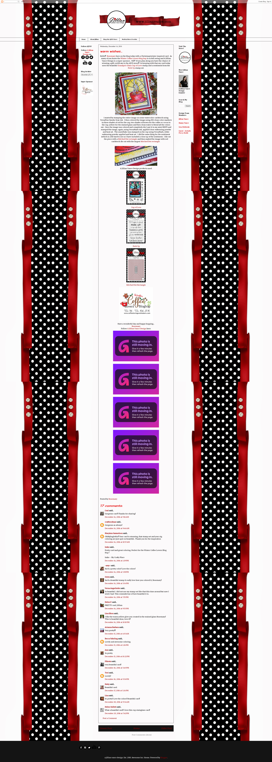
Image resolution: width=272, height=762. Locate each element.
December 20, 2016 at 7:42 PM (117, 713)
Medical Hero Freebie (129, 39)
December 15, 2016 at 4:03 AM (117, 634)
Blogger (163, 757)
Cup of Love (136, 207)
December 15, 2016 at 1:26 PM (117, 645)
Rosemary (111, 56)
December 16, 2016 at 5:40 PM (117, 668)
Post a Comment (110, 718)
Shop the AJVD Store (110, 39)
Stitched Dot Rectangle (136, 285)
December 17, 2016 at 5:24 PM (117, 690)
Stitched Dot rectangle (127, 139)
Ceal (107, 510)
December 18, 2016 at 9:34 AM (117, 702)
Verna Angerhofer (112, 588)
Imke (107, 547)
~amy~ (107, 565)
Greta (107, 577)
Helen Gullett (110, 707)
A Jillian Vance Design (136, 329)
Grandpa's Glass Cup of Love (130, 65)
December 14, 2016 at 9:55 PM (117, 608)
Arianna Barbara (112, 627)
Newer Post (106, 728)
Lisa (106, 695)
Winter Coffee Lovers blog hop (133, 58)
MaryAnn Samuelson (114, 533)
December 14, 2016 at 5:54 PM (117, 583)
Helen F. (108, 602)
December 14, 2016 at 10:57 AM (117, 542)
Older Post (166, 728)
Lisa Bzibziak (184, 127)
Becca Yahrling (111, 639)
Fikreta (108, 661)
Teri (107, 673)
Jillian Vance (183, 119)
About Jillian (94, 39)
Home (84, 39)
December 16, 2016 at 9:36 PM (117, 679)
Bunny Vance (184, 123)
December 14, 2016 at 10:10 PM (117, 622)
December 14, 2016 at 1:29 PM (117, 561)
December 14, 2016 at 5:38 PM (117, 572)
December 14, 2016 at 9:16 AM (117, 517)
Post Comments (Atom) (142, 735)
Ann (106, 650)
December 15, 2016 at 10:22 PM (117, 656)
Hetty (107, 684)
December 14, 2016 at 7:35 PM (117, 597)
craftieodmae (110, 522)
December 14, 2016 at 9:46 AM (117, 528)
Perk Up (131, 68)
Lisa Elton (109, 613)
